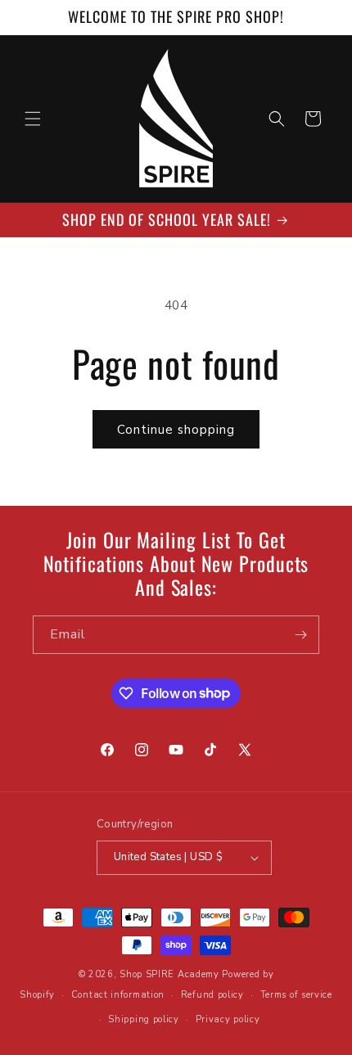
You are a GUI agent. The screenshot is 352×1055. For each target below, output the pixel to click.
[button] (33, 119)
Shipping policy (143, 1019)
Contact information (118, 995)
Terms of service (296, 995)
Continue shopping (176, 430)
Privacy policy (228, 1019)
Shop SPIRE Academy (169, 974)
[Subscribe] (300, 634)
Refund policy (212, 995)
